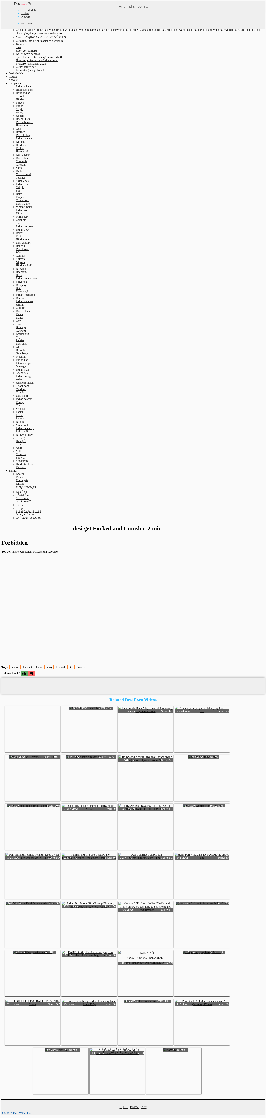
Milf (18, 451)
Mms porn (22, 460)
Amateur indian (25, 382)
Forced (20, 102)
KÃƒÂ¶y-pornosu (26, 50)
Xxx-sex (21, 44)
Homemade (22, 151)
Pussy (49, 667)
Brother (20, 131)
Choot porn (22, 385)
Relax (19, 232)
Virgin (19, 109)
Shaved (20, 418)
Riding (20, 148)
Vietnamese (22, 498)
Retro (19, 193)
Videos (81, 667)
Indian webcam (24, 301)
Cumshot (21, 454)
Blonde (20, 421)
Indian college (24, 376)
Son (18, 190)
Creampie (21, 161)
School (20, 96)
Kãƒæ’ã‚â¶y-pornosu (28, 53)
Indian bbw (22, 229)
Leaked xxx (22, 333)
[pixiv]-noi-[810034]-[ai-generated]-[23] (39, 57)
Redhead (21, 298)
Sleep (19, 47)
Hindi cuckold (24, 265)
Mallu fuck (22, 425)
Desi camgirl (23, 242)
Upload (124, 1107)
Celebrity (21, 219)
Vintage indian (24, 206)
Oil (18, 346)
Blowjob (21, 268)
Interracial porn (24, 363)
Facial (19, 411)
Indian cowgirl (24, 398)
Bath (18, 288)
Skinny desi (22, 180)
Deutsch (20, 477)
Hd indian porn (24, 89)
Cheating (21, 164)
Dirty (19, 213)
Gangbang (22, 353)
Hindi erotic (22, 239)
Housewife (22, 125)
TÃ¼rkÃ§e (22, 495)
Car (18, 405)
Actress (20, 115)
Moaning (21, 356)
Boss (19, 275)
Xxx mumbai (23, 174)
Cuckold (21, 330)
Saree (19, 167)
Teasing (20, 438)
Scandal (20, 408)
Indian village (23, 86)
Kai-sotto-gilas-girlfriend (30, 70)
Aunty (19, 112)
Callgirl (20, 187)
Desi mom (22, 395)
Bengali (20, 245)
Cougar (20, 444)
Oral (18, 128)
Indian (14, 667)
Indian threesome (25, 294)
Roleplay (21, 285)
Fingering (21, 281)
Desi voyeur (23, 154)
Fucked (60, 667)
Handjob (21, 441)
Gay (18, 320)
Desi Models (28, 10)
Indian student (24, 138)
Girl (71, 667)
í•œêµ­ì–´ (21, 508)
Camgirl (20, 255)
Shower (20, 457)
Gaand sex (22, 372)
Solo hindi (22, 431)
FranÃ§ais (22, 480)
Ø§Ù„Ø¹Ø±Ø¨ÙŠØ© (28, 517)
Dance (19, 317)
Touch (19, 324)
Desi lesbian (23, 311)
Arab (19, 447)
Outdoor (21, 389)
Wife (18, 252)
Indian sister (23, 210)
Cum (39, 667)
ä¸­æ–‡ (19, 504)
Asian (19, 379)
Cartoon (20, 307)
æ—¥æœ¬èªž (23, 501)
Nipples (20, 262)
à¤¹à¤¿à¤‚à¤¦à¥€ (25, 514)
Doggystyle (22, 291)
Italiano (20, 483)
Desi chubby (23, 135)
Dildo (19, 171)
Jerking (20, 304)
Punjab (20, 197)
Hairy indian (23, 92)
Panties (20, 340)
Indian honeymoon (26, 278)
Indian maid (22, 369)
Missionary (22, 216)
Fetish (19, 314)
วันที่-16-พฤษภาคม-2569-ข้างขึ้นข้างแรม (41, 37)
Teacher (20, 177)
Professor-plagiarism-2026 (31, 63)
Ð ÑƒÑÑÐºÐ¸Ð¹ (26, 487)
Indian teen (22, 184)
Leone (19, 415)
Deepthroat (22, 249)
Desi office (22, 158)
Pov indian (22, 359)
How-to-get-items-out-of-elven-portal (37, 60)
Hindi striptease (25, 464)
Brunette (21, 350)
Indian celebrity (25, 428)
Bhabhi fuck (23, 118)
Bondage (21, 327)
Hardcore (21, 145)
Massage (21, 366)
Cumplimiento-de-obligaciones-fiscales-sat (40, 40)
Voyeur (20, 337)
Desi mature (23, 203)
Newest (25, 16)
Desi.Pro (23, 3)
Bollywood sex (24, 434)
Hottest (25, 13)
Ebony (20, 402)
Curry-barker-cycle (27, 66)
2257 (144, 1107)
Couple (20, 392)
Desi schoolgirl (24, 122)
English (20, 473)
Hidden (20, 99)
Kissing (20, 141)
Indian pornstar (24, 226)
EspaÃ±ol (22, 491)
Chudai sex (22, 200)
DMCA (134, 1107)
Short (19, 223)
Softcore (21, 258)
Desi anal (21, 343)
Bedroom (21, 271)
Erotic (19, 236)
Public (19, 105)
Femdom (21, 467)
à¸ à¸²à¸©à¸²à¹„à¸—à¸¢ (28, 511)
